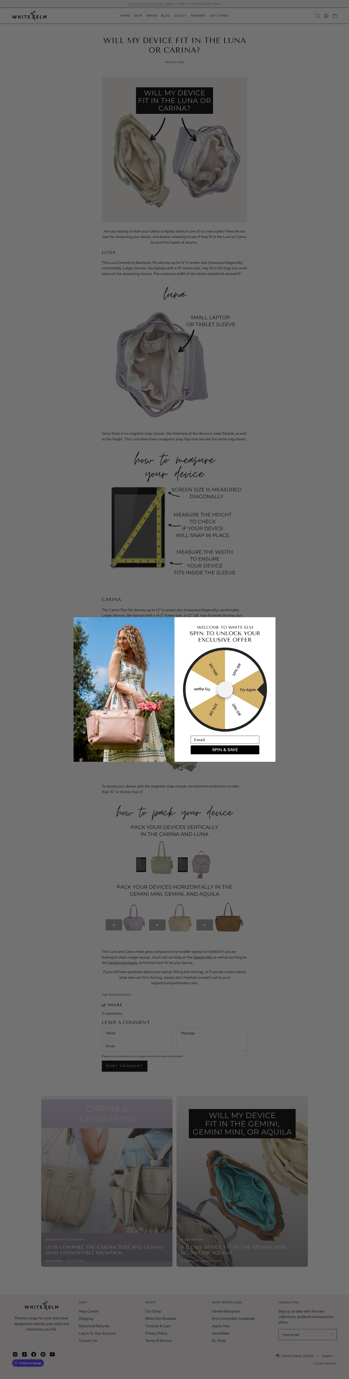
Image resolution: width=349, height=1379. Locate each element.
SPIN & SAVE (225, 749)
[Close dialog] (79, 622)
